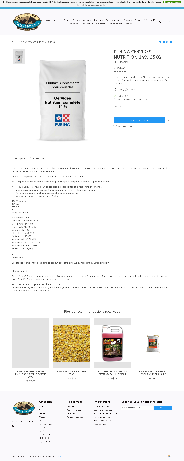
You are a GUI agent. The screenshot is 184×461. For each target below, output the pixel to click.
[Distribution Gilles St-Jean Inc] (27, 21)
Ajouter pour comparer (126, 126)
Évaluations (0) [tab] (37, 158)
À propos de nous (101, 406)
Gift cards (100, 24)
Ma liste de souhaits (74, 417)
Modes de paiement (102, 417)
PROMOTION (73, 24)
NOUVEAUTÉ (149, 20)
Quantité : (118, 106)
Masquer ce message (172, 2)
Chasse (42, 427)
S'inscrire (70, 406)
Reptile (138, 20)
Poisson (42, 420)
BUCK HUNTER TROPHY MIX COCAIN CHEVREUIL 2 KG (153, 373)
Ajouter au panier (139, 120)
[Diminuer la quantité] (116, 111)
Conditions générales (103, 410)
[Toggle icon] (160, 22)
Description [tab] (19, 158)
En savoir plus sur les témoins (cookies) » (92, 5)
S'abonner (163, 408)
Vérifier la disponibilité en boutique (132, 99)
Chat (41, 410)
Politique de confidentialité (105, 413)
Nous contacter (100, 424)
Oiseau (42, 417)
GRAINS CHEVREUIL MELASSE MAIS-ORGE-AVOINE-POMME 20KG (30, 374)
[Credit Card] (169, 456)
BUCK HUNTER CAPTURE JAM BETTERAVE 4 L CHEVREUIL (112, 373)
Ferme (42, 413)
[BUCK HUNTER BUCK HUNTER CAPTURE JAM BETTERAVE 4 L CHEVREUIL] (112, 343)
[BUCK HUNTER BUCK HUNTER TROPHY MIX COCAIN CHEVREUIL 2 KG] (153, 343)
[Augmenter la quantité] (122, 111)
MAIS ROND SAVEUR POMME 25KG (71, 373)
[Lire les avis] (123, 89)
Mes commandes (73, 410)
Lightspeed (57, 456)
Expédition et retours (103, 420)
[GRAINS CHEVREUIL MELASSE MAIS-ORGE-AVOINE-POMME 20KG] (30, 343)
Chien (41, 406)
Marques (128, 24)
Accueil (48, 20)
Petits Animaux (45, 424)
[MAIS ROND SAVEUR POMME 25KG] (71, 343)
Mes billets (70, 413)
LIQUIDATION (87, 24)
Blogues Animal (115, 24)
